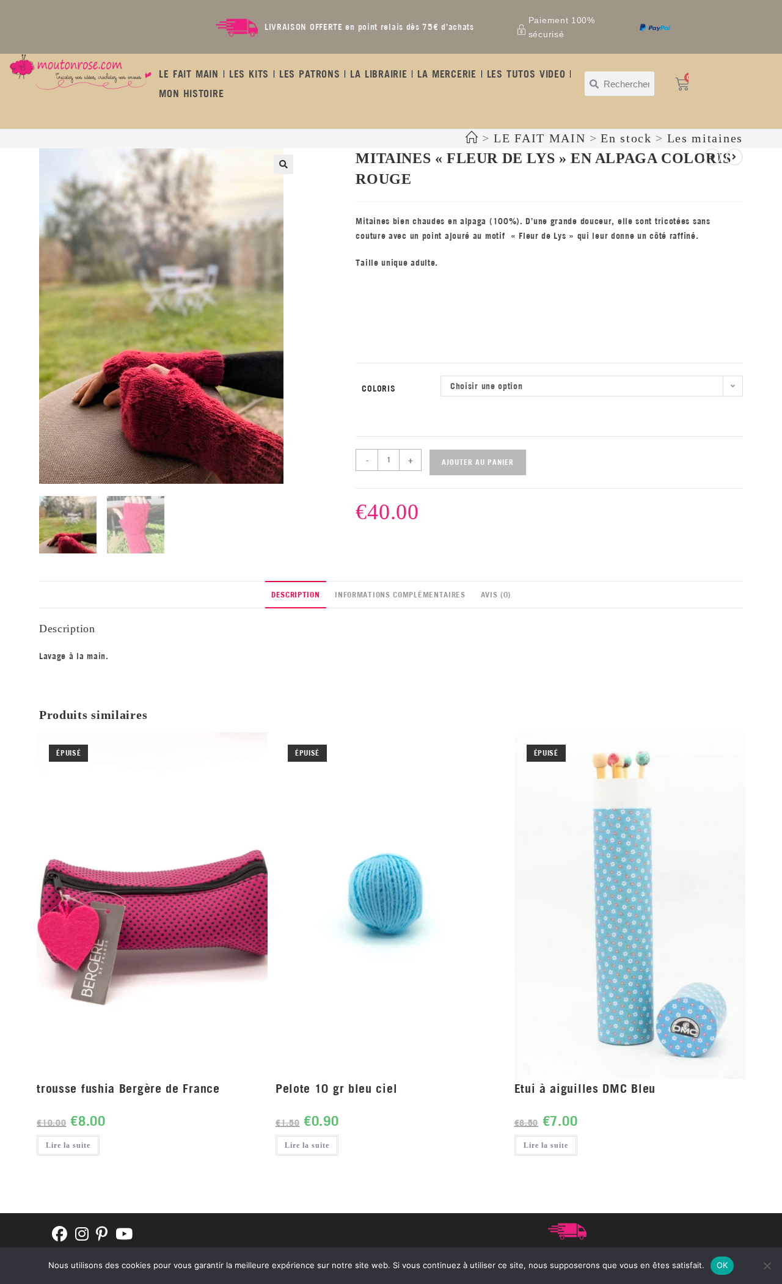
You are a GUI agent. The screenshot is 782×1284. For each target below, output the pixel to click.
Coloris (378, 388)
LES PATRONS (309, 74)
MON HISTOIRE (191, 93)
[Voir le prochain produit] (734, 157)
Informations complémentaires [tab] (400, 594)
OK (722, 1265)
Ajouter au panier (478, 462)
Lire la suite (68, 1145)
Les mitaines (705, 138)
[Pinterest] (102, 1235)
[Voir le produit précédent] (712, 157)
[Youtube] (124, 1235)
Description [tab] (295, 594)
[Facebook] (60, 1235)
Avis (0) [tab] (496, 594)
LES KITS (249, 74)
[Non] (767, 1266)
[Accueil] (472, 138)
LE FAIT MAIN (189, 74)
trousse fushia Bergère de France (128, 1088)
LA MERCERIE (446, 74)
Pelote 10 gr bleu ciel (336, 1088)
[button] (283, 164)
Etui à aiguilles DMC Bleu (585, 1088)
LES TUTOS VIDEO (526, 74)
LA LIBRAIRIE (378, 74)
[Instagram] (82, 1235)
